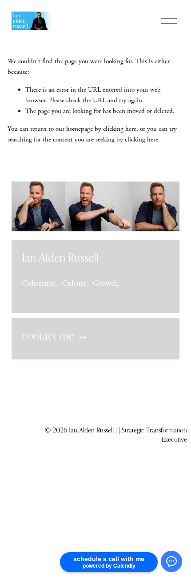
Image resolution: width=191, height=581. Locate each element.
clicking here (119, 129)
